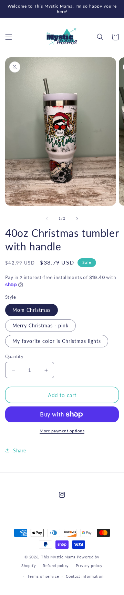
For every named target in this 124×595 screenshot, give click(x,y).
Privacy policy (89, 565)
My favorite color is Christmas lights (56, 341)
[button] (8, 37)
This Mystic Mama (58, 557)
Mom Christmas (31, 310)
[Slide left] (46, 218)
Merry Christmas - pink (40, 325)
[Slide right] (77, 218)
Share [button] (19, 450)
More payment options (62, 430)
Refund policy (56, 565)
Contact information (84, 576)
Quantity (14, 356)
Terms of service (43, 576)
